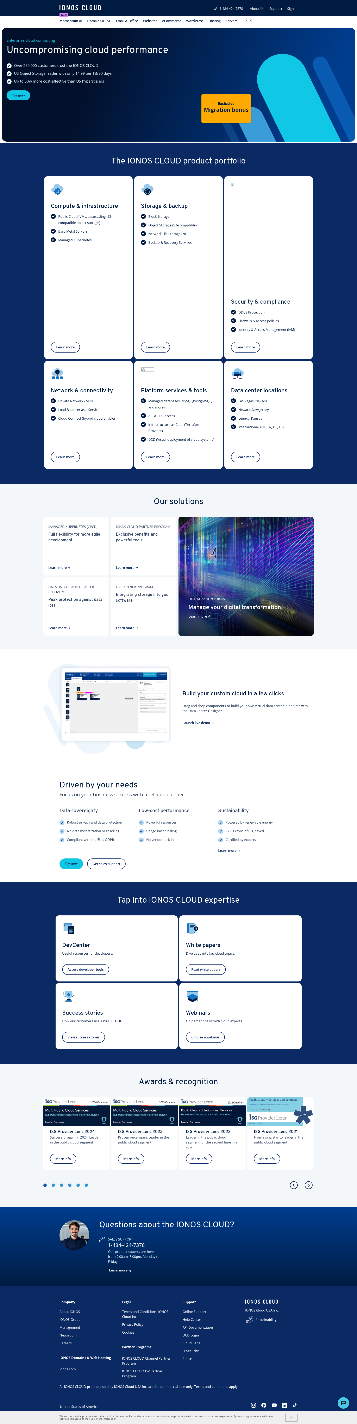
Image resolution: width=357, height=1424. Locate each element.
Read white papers (205, 969)
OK (291, 1417)
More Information (106, 1418)
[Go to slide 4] (69, 1185)
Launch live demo (196, 723)
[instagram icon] (253, 1407)
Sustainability (266, 1319)
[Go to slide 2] (53, 1185)
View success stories (84, 1037)
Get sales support (106, 864)
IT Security (191, 1351)
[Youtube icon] (274, 1407)
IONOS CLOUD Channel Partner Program (146, 1361)
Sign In (292, 8)
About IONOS (70, 1311)
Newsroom (68, 1335)
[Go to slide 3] (61, 1185)
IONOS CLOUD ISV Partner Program (142, 1373)
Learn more (65, 347)
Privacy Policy (132, 1324)
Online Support (194, 1311)
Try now (18, 95)
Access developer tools (86, 969)
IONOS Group (70, 1319)
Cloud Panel (192, 1343)
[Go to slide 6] (86, 1185)
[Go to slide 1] (45, 1185)
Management (70, 1327)
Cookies (128, 1332)
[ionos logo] (80, 8)
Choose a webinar (205, 1037)
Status (188, 1359)
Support (275, 8)
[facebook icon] (264, 1407)
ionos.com (68, 1369)
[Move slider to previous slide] (294, 1185)
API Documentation (198, 1327)
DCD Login (191, 1335)
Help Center (192, 1319)
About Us (257, 8)
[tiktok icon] (295, 1407)
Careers (66, 1343)
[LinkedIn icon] (284, 1407)
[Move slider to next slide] (309, 1185)
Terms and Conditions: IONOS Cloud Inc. (145, 1314)
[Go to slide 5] (78, 1185)
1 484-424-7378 (231, 8)
